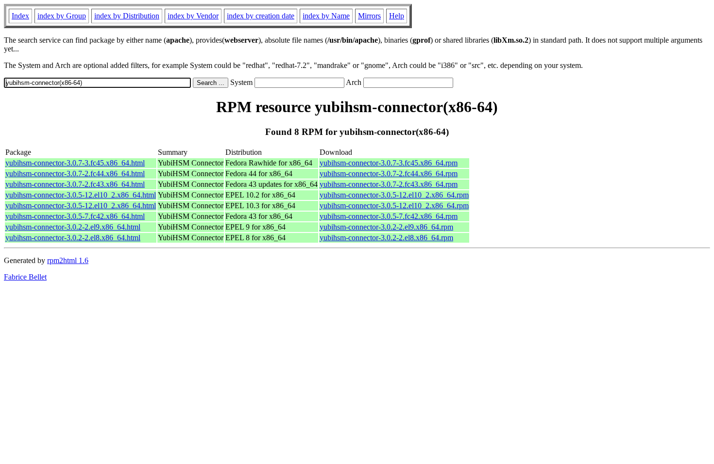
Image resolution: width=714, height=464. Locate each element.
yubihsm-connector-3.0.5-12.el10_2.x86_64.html (80, 195)
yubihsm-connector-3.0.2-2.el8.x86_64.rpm (386, 237)
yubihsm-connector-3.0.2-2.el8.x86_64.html (72, 237)
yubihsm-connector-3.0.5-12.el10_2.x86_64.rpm (394, 195)
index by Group (61, 16)
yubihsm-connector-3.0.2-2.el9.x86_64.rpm (386, 227)
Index (20, 16)
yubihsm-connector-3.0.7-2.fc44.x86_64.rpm (389, 173)
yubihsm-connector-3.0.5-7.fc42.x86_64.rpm (389, 216)
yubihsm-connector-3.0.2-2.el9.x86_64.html (72, 227)
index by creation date (260, 16)
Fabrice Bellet (25, 277)
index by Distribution (126, 16)
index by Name (326, 16)
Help (396, 16)
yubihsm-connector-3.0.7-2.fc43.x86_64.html (75, 184)
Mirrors (369, 16)
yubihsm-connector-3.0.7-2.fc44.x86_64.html (75, 173)
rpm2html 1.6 (67, 260)
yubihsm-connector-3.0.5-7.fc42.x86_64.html (75, 216)
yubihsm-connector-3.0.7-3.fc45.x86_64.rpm (389, 163)
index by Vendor (193, 16)
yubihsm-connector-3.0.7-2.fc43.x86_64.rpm (389, 184)
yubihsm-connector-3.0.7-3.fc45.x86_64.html (75, 163)
